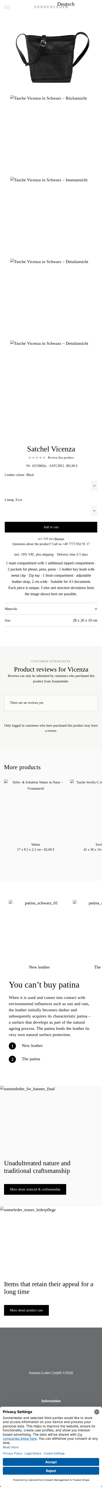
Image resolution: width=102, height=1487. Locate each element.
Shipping (59, 538)
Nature (40, 855)
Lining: (13, 500)
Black (31, 855)
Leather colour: (19, 475)
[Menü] (7, 7)
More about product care (26, 1310)
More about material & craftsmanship (35, 1189)
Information (51, 1401)
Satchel (57, 466)
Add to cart (51, 527)
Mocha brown (35, 855)
